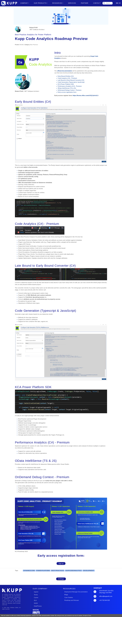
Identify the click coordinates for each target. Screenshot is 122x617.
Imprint (36, 592)
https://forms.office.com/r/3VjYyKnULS (86, 95)
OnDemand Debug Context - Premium (69, 90)
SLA (35, 600)
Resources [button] (57, 3)
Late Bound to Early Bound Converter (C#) (71, 80)
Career (36, 597)
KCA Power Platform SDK (66, 84)
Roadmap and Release (71, 600)
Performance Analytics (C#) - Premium (70, 86)
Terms (36, 594)
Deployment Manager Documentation (76, 592)
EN (117, 3)
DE (120, 3)
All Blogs (61, 579)
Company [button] (24, 3)
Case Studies (68, 597)
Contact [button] (97, 3)
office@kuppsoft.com (105, 596)
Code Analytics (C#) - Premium (67, 78)
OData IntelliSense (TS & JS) (67, 88)
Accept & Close (87, 615)
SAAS (36, 603)
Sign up (61, 563)
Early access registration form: (67, 92)
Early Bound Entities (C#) (66, 76)
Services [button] (72, 3)
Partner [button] (84, 3)
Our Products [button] (40, 3)
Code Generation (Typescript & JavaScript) (71, 82)
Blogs (66, 594)
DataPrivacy (38, 606)
